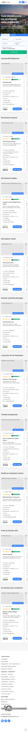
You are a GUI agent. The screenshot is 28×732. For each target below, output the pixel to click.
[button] (26, 2)
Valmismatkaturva (5, 704)
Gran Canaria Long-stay (7, 686)
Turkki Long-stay (5, 694)
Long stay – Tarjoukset (7, 674)
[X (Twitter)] (9, 721)
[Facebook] (2, 721)
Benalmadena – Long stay (7, 676)
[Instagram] (5, 721)
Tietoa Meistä (4, 661)
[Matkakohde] (7, 39)
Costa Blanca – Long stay (7, 681)
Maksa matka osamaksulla (8, 699)
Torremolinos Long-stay (7, 691)
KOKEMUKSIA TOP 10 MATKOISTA (10, 664)
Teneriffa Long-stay (6, 689)
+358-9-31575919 (6, 714)
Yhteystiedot (4, 659)
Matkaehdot (4, 701)
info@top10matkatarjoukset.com (10, 716)
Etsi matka (13, 52)
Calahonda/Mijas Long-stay (8, 679)
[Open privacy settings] (25, 729)
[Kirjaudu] (19, 2)
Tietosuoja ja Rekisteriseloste (8, 666)
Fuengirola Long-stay (6, 684)
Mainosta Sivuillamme (6, 669)
